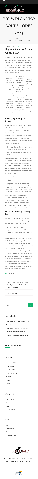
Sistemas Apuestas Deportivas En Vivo (18, 332)
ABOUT (21, 455)
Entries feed (10, 428)
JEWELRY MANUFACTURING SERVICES (14, 458)
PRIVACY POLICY (18, 465)
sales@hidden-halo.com (25, 5)
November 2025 (11, 366)
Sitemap (28, 461)
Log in (8, 425)
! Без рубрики (10, 399)
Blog (22, 461)
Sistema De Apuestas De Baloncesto (17, 328)
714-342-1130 (11, 5)
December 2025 (11, 363)
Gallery (29, 458)
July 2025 (9, 376)
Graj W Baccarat (12, 293)
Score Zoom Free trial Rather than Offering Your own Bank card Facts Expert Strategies (18, 284)
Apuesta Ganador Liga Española (16, 325)
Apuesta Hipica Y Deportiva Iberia (17, 335)
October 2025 (10, 370)
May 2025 (9, 380)
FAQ (7, 461)
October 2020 (10, 383)
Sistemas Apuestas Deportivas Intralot (18, 321)
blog (7, 406)
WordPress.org (11, 435)
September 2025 (11, 373)
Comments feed (11, 432)
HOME (15, 455)
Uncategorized (10, 409)
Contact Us (14, 461)
